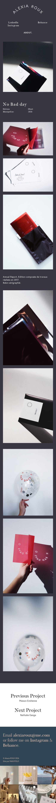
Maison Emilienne (28, 698)
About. (28, 32)
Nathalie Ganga (28, 712)
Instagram (13, 25)
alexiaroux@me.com (31, 735)
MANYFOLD (14, 761)
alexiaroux (28, 9)
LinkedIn (13, 22)
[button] (9, 775)
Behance (42, 22)
